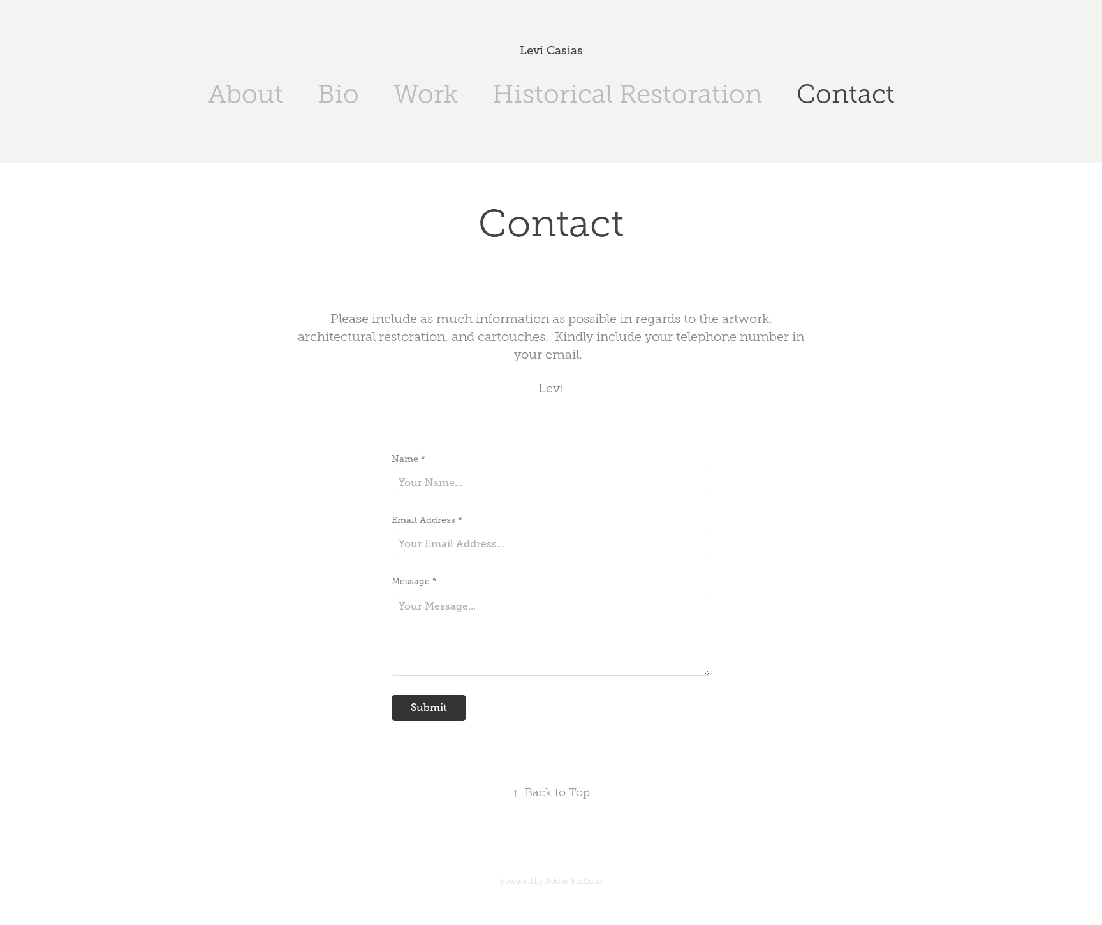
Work (425, 94)
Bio (338, 94)
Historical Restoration (627, 94)
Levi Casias (551, 50)
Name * (408, 458)
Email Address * (427, 519)
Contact (846, 94)
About (245, 94)
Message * (414, 581)
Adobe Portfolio (573, 881)
